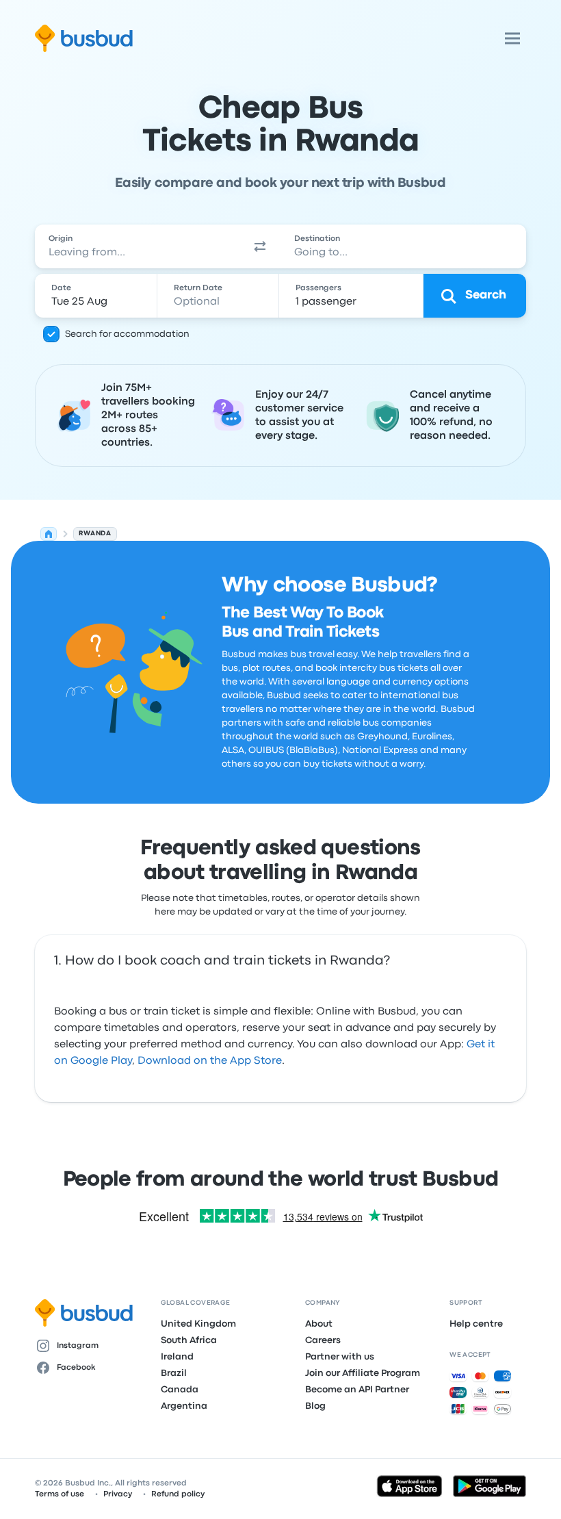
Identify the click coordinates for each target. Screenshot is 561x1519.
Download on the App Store (210, 1061)
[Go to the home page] (84, 38)
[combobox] (137, 246)
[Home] (48, 534)
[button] (260, 246)
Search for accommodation (127, 334)
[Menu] (512, 38)
